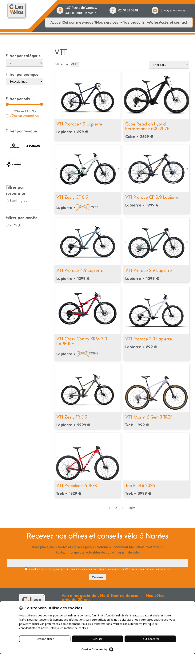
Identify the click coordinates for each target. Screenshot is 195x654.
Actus (154, 22)
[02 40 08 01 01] (112, 10)
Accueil (56, 22)
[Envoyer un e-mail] (155, 10)
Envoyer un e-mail (173, 10)
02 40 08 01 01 (128, 10)
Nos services (107, 22)
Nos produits (134, 22)
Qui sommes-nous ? (79, 22)
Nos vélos (155, 595)
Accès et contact (173, 22)
